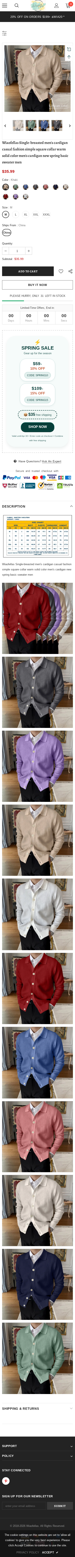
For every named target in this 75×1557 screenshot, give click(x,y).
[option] (37, 16)
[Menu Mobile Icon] (4, 5)
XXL (35, 214)
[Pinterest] (6, 1481)
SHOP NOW (37, 427)
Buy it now (37, 285)
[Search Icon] (17, 6)
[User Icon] (56, 5)
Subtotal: (7, 259)
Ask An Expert (51, 461)
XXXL (46, 214)
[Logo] (38, 5)
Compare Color (58, 105)
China (6, 232)
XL (25, 214)
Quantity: (7, 243)
